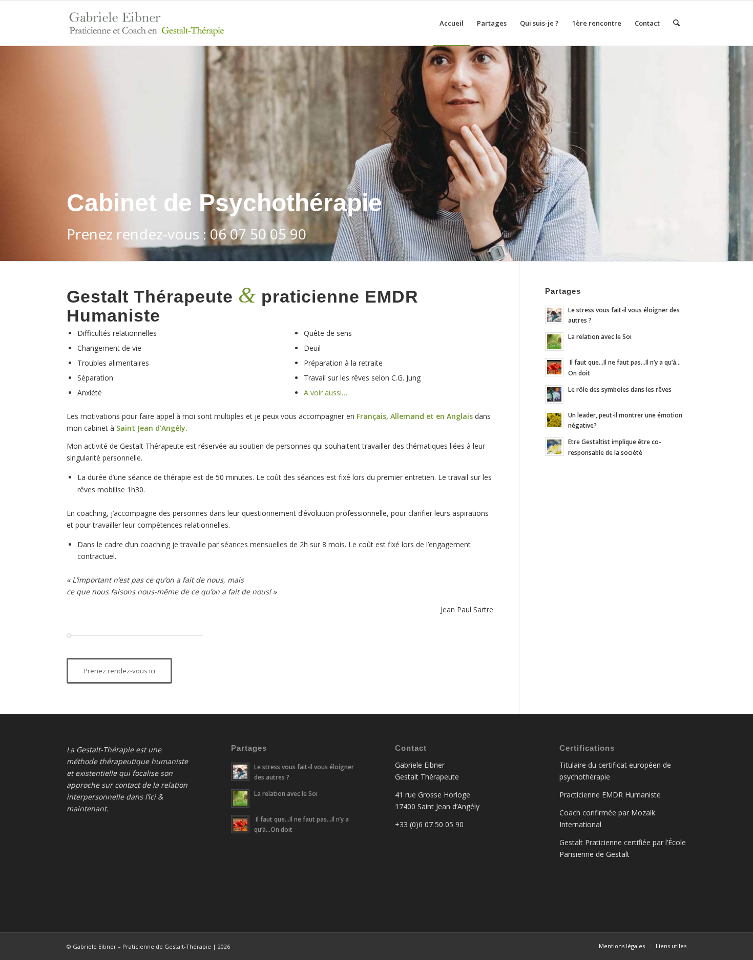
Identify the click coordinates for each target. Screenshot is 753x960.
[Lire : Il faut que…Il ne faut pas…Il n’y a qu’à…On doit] (554, 367)
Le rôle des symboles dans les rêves (620, 389)
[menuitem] (451, 23)
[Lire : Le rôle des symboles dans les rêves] (554, 394)
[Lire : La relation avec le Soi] (554, 341)
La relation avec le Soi (600, 336)
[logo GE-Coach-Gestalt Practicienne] (149, 23)
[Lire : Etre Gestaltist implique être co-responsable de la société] (554, 446)
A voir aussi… (325, 392)
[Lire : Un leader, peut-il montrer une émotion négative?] (554, 420)
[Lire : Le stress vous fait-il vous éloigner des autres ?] (554, 315)
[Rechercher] (676, 23)
